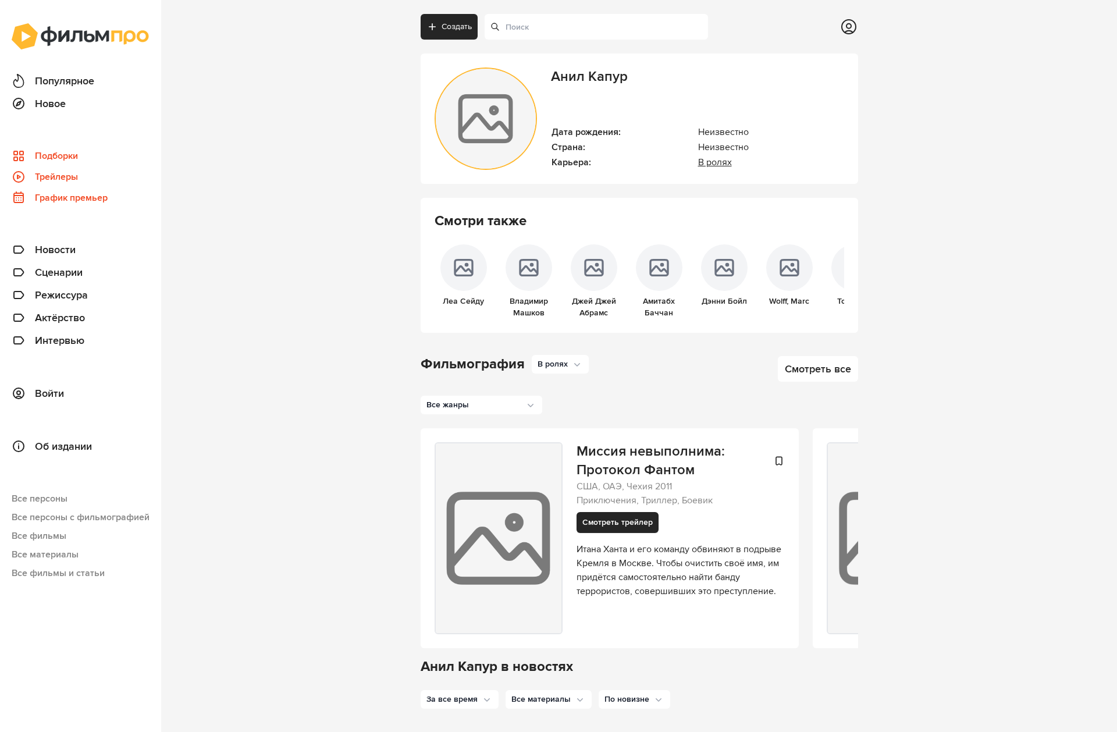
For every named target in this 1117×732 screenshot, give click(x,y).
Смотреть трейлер (617, 522)
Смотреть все (818, 369)
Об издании (63, 446)
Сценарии (59, 272)
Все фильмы (39, 536)
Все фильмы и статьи (58, 573)
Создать (457, 26)
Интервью (59, 340)
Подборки (56, 156)
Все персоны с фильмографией (81, 517)
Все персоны (39, 498)
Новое (50, 103)
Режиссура (61, 295)
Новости (55, 249)
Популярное (64, 80)
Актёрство (60, 317)
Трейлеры (56, 177)
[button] (460, 699)
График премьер (71, 198)
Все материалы (45, 554)
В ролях (715, 162)
